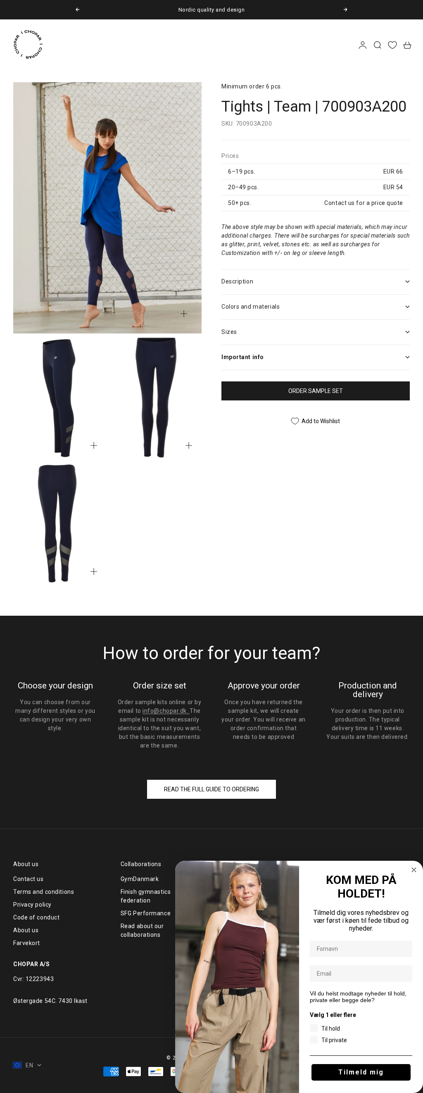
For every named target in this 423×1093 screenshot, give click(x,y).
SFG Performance (146, 913)
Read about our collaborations (142, 930)
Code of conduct (36, 917)
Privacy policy (32, 904)
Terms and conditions (43, 891)
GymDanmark (140, 879)
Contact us (28, 879)
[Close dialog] (414, 870)
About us (25, 930)
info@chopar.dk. (166, 710)
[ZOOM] (184, 313)
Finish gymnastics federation (146, 896)
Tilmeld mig (361, 1072)
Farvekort (26, 943)
